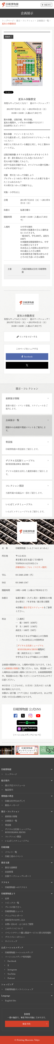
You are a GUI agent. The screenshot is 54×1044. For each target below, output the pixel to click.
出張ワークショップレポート (18, 876)
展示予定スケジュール (34, 607)
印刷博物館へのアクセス (16, 887)
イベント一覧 (11, 852)
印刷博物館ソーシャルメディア (19, 952)
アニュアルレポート (14, 916)
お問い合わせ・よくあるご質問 (19, 924)
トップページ (8, 21)
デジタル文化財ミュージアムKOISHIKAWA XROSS (18, 830)
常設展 (8, 825)
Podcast (11, 978)
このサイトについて (14, 928)
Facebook (27, 357)
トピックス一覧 (12, 903)
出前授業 (9, 872)
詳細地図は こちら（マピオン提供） (32, 567)
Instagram (12, 970)
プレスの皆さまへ (13, 907)
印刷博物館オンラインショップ (19, 989)
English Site (10, 1001)
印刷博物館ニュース (14, 911)
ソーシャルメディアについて (27, 735)
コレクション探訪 (13, 837)
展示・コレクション (25, 21)
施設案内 (9, 790)
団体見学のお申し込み (15, 920)
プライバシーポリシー (15, 937)
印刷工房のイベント (14, 856)
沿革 (7, 898)
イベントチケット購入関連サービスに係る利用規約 (28, 933)
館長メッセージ (12, 805)
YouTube (12, 974)
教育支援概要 (11, 868)
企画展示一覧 (43, 21)
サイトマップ (11, 941)
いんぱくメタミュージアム (17, 841)
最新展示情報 (12, 668)
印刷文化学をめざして (15, 801)
